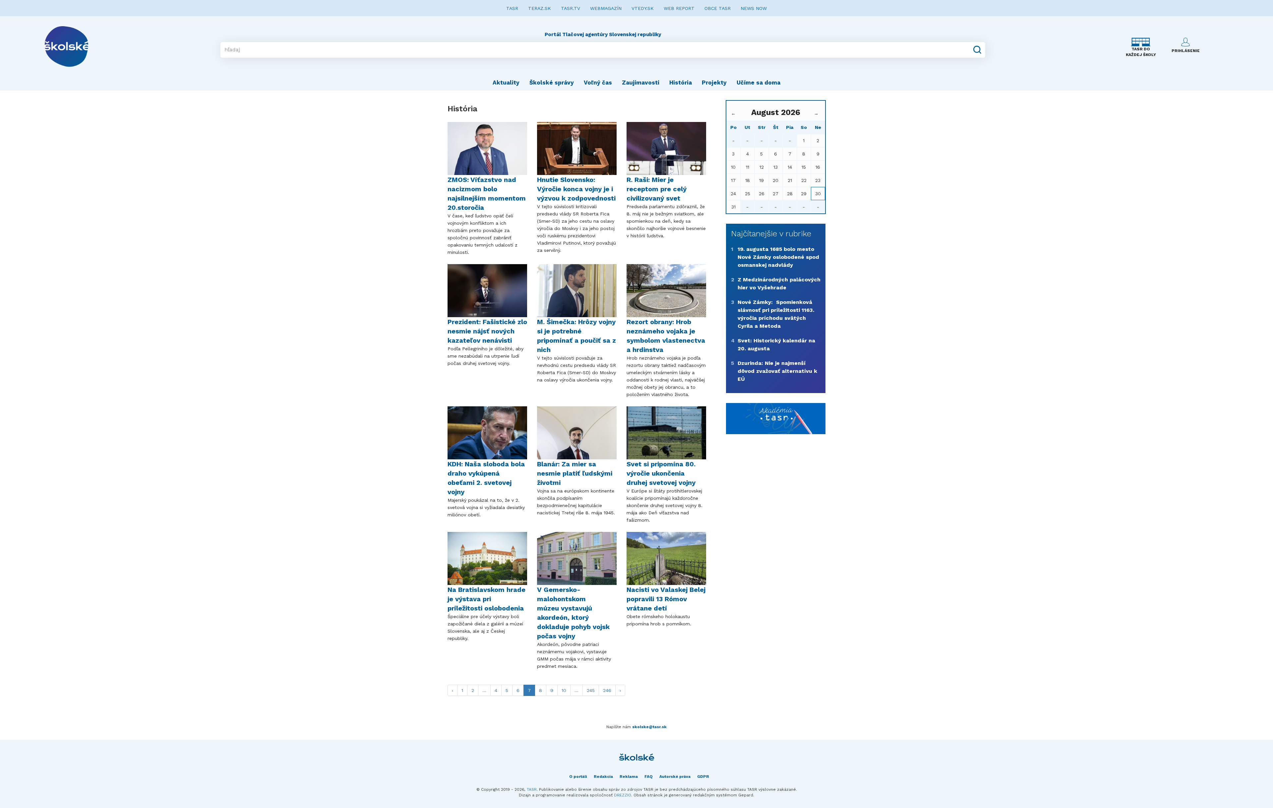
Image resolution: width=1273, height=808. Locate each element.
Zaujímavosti (640, 82)
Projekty (714, 82)
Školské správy (551, 82)
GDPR (703, 776)
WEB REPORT (679, 8)
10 (564, 690)
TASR (512, 8)
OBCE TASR (717, 8)
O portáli (578, 776)
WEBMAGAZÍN (606, 8)
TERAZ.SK (539, 8)
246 (607, 690)
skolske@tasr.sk (649, 726)
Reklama (629, 776)
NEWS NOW (754, 8)
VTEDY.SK (643, 8)
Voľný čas (598, 82)
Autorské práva (675, 776)
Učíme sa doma (758, 82)
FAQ (648, 776)
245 (591, 690)
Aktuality (506, 82)
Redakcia (603, 776)
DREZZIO (622, 795)
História (680, 82)
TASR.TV (570, 8)
